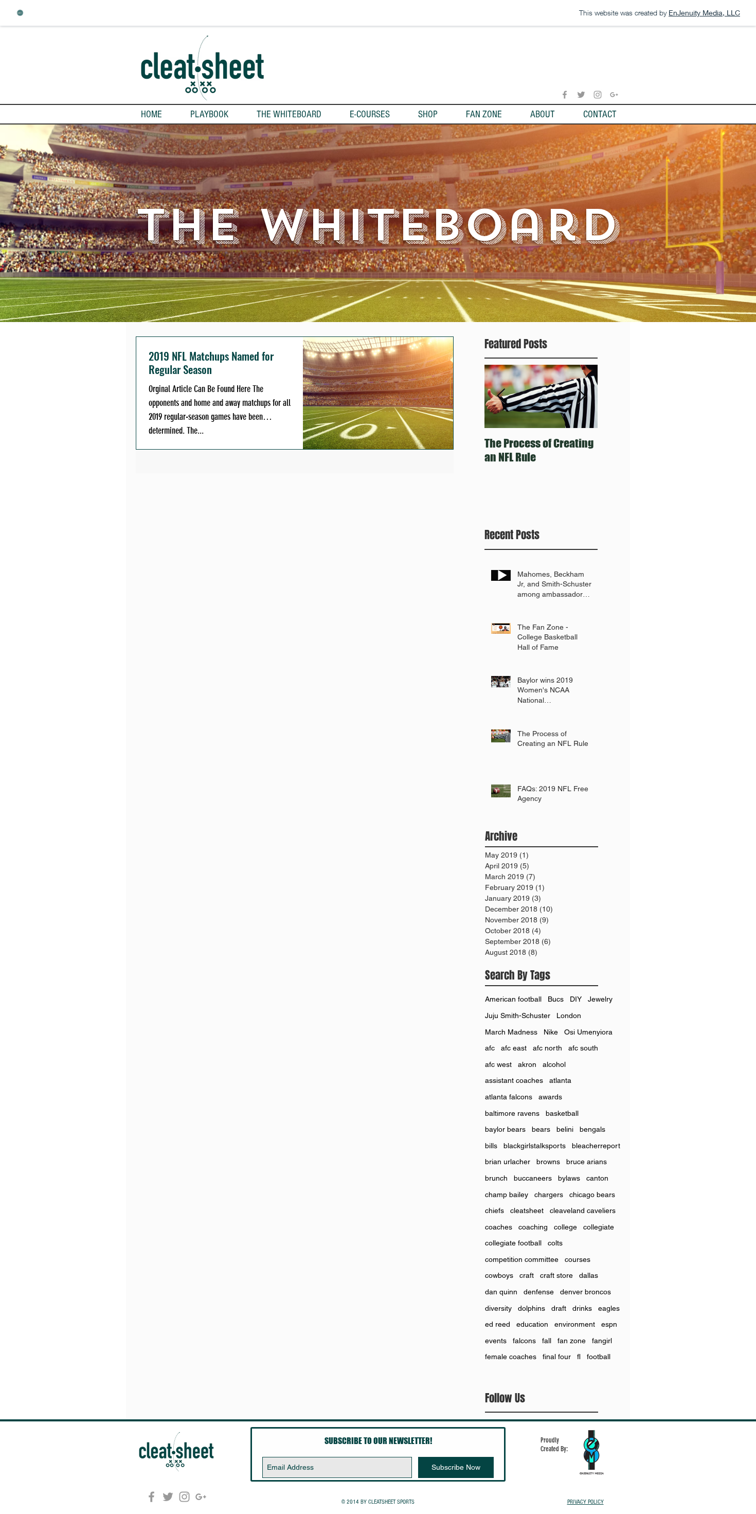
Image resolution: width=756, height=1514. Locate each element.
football (598, 1356)
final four (557, 1356)
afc (490, 1048)
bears (541, 1129)
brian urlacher (507, 1161)
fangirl (602, 1341)
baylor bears (505, 1129)
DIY (576, 999)
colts (555, 1243)
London (568, 1015)
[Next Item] (581, 397)
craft (526, 1275)
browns (548, 1161)
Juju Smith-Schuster (517, 1015)
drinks (582, 1308)
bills (491, 1146)
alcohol (554, 1064)
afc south (583, 1048)
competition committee (522, 1259)
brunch (496, 1178)
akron (527, 1064)
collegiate (598, 1227)
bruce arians (586, 1161)
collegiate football (513, 1243)
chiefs (494, 1210)
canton (597, 1178)
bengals (592, 1129)
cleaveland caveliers (583, 1210)
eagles (609, 1308)
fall (546, 1341)
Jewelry (600, 999)
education (532, 1324)
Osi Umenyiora (588, 1032)
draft (558, 1308)
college (565, 1227)
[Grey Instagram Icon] (597, 95)
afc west (498, 1064)
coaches (498, 1227)
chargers (548, 1194)
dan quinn (501, 1292)
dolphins (531, 1308)
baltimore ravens (512, 1113)
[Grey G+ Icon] (614, 95)
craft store (556, 1275)
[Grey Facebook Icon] (565, 95)
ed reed (497, 1324)
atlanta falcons (508, 1097)
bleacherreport (596, 1146)
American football (513, 999)
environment (574, 1324)
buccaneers (533, 1178)
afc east (514, 1048)
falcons (524, 1341)
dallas (588, 1275)
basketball (562, 1113)
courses (577, 1259)
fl (579, 1356)
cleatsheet (527, 1210)
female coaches (510, 1356)
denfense (539, 1292)
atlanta (560, 1080)
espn (609, 1324)
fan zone (571, 1341)
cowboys (499, 1275)
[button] (209, 114)
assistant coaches (514, 1080)
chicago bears (592, 1194)
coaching (533, 1227)
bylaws (569, 1178)
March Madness (511, 1032)
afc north (547, 1048)
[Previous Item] (501, 397)
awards (550, 1097)
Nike (551, 1032)
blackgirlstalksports (534, 1146)
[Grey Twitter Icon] (581, 95)
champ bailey (506, 1194)
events (496, 1341)
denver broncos (585, 1292)
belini (564, 1129)
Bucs (556, 999)
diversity (498, 1308)
